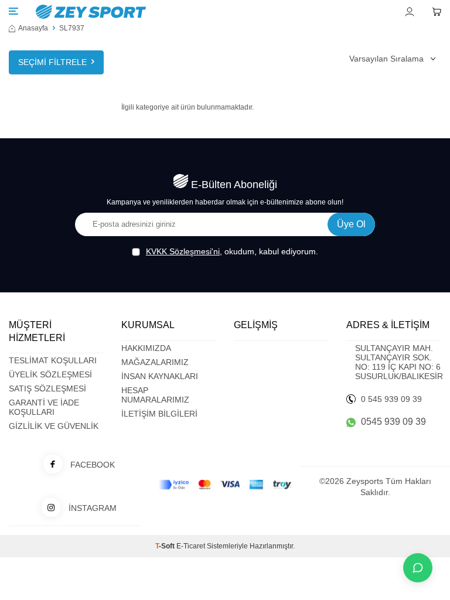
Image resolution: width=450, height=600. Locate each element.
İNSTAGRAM (93, 508)
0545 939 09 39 (393, 422)
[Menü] (13, 11)
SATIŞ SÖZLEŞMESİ (47, 388)
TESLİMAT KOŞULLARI (53, 360)
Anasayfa (33, 28)
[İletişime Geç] (417, 567)
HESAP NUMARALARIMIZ (155, 395)
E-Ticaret (190, 546)
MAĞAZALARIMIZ (155, 362)
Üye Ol (351, 224)
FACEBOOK (92, 464)
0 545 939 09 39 (391, 399)
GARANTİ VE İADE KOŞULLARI (44, 407)
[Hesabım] (409, 11)
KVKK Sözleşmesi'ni (183, 251)
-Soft (165, 546)
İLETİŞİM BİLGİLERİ (159, 413)
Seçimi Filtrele (52, 62)
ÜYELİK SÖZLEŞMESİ (50, 374)
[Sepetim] (436, 11)
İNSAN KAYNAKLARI (159, 376)
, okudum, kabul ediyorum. (232, 251)
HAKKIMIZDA (146, 348)
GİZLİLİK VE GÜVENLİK (53, 426)
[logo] (156, 11)
